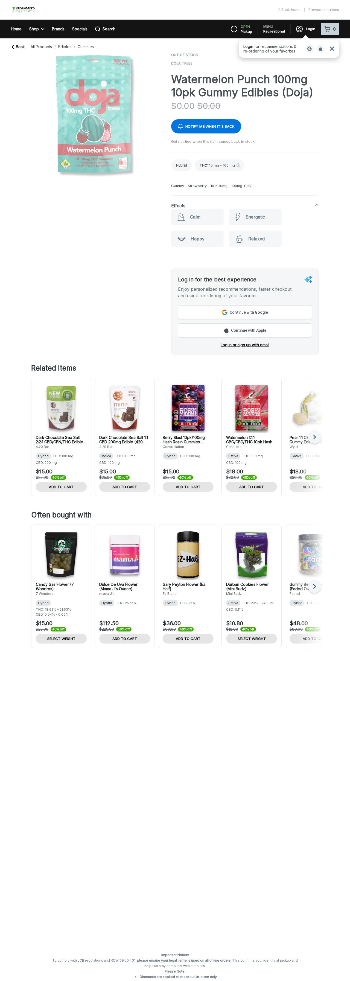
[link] (181, 165)
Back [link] (20, 46)
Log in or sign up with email (245, 344)
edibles (64, 47)
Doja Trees (181, 63)
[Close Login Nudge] (332, 48)
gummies (86, 47)
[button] (289, 49)
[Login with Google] (309, 48)
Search (109, 29)
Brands (58, 29)
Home (16, 29)
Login (310, 29)
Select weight (61, 638)
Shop (34, 29)
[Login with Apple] (320, 48)
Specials (80, 29)
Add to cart (61, 487)
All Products (41, 47)
